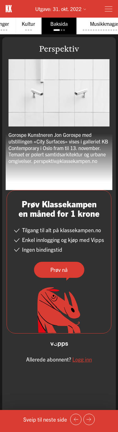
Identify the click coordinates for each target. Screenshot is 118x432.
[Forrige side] (75, 419)
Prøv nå (59, 269)
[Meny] (108, 9)
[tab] (28, 26)
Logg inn (82, 359)
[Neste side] (89, 419)
